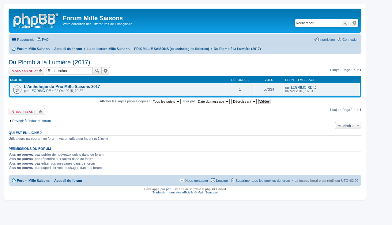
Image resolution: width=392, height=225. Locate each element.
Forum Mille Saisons (33, 180)
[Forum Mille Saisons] (36, 20)
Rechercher (345, 23)
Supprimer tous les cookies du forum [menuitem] (263, 180)
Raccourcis (25, 39)
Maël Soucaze (208, 192)
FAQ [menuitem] (45, 39)
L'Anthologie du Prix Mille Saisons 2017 (62, 86)
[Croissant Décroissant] (244, 101)
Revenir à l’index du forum (31, 121)
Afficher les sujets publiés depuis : (125, 101)
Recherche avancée (354, 23)
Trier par (189, 101)
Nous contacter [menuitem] (196, 180)
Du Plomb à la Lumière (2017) (49, 62)
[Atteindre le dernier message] (314, 87)
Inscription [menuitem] (327, 39)
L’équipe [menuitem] (222, 180)
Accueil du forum (68, 180)
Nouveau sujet (24, 71)
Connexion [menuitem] (350, 39)
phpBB (171, 189)
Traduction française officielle (173, 192)
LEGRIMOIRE (40, 91)
